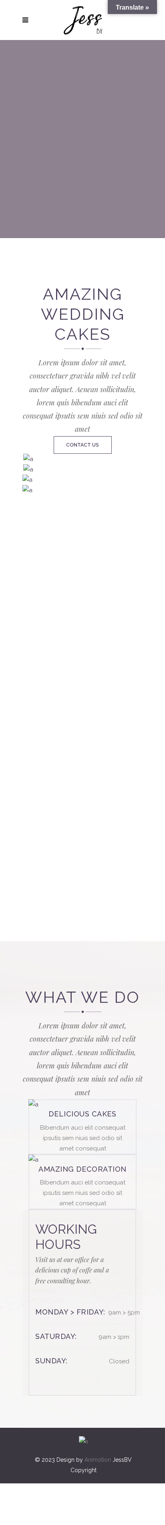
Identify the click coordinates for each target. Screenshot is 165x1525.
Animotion (98, 1460)
